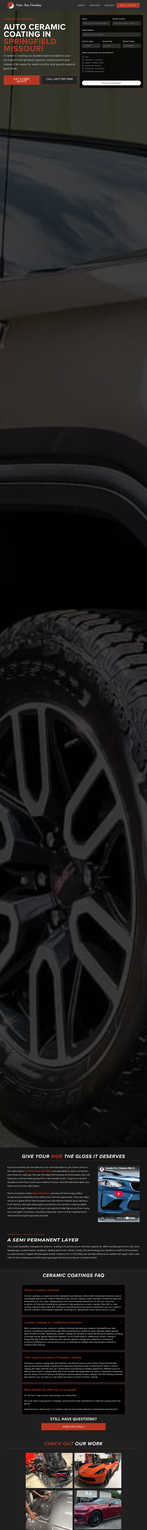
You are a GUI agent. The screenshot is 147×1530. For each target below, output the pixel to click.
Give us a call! (74, 1426)
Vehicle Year (107, 41)
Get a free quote (22, 80)
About (81, 5)
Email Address (88, 30)
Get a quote (128, 5)
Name (84, 19)
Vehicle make (87, 41)
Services (95, 5)
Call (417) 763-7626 (59, 79)
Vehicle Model (128, 41)
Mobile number (118, 19)
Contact (110, 5)
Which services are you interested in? (97, 53)
